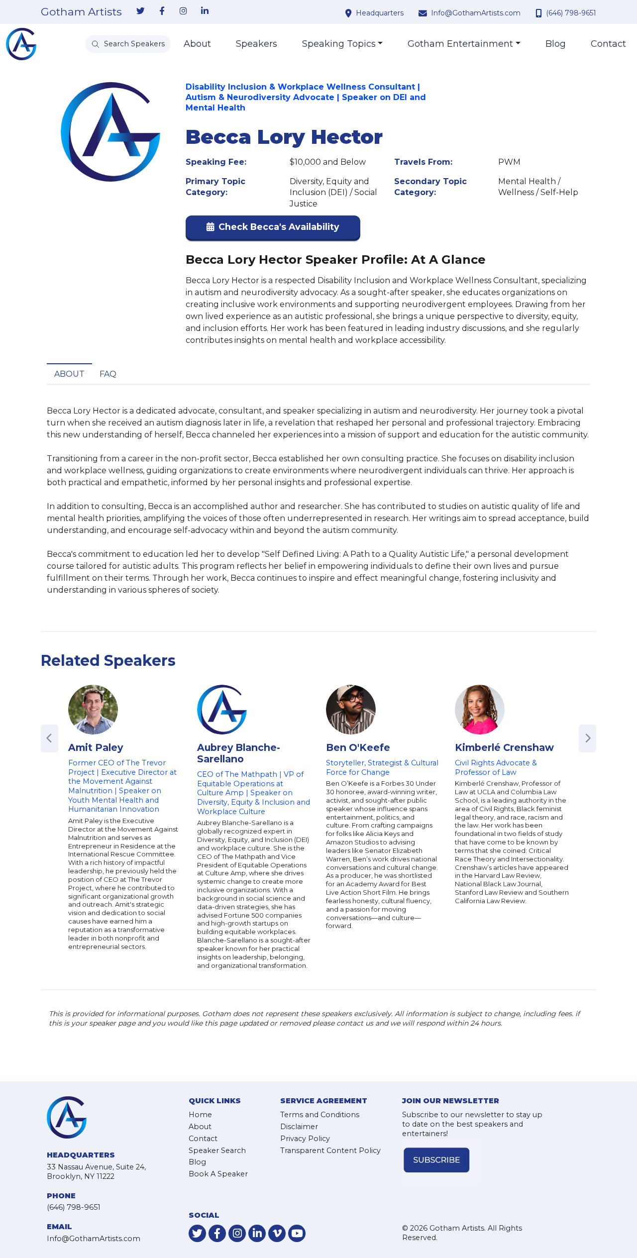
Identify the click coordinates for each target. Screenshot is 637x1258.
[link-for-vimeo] (277, 1233)
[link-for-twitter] (140, 11)
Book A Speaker (218, 1173)
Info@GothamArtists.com (476, 12)
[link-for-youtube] (297, 1233)
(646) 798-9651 (571, 12)
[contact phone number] (539, 13)
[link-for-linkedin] (205, 11)
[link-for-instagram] (183, 11)
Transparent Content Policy (330, 1150)
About (197, 43)
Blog (555, 43)
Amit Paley (95, 747)
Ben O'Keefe (358, 747)
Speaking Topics (339, 43)
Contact (608, 43)
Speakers (256, 43)
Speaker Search (217, 1150)
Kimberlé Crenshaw (504, 747)
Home (200, 1114)
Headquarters (380, 12)
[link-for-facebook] (162, 11)
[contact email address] (424, 13)
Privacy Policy (305, 1138)
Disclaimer (299, 1126)
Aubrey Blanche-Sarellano (238, 753)
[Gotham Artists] (21, 44)
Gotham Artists (81, 12)
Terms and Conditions (319, 1114)
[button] (273, 229)
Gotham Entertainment (460, 43)
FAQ (108, 374)
